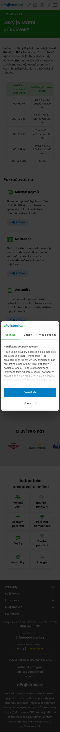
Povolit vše (30, 392)
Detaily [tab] (28, 334)
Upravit (28, 403)
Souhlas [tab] (10, 334)
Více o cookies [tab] (47, 334)
